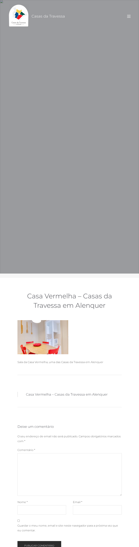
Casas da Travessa (48, 16)
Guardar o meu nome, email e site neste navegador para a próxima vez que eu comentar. (67, 528)
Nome (22, 502)
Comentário (26, 450)
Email (77, 502)
